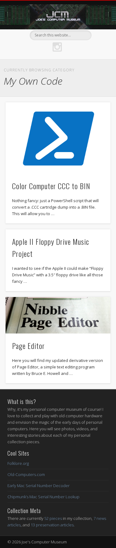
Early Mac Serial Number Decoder (38, 485)
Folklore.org (18, 463)
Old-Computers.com (26, 474)
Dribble (57, 47)
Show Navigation (94, 55)
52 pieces (53, 518)
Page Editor (28, 345)
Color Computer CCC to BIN (51, 185)
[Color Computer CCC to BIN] (58, 138)
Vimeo (18, 35)
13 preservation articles (52, 525)
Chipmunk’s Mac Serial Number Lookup (43, 496)
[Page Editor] (58, 315)
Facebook (5, 35)
